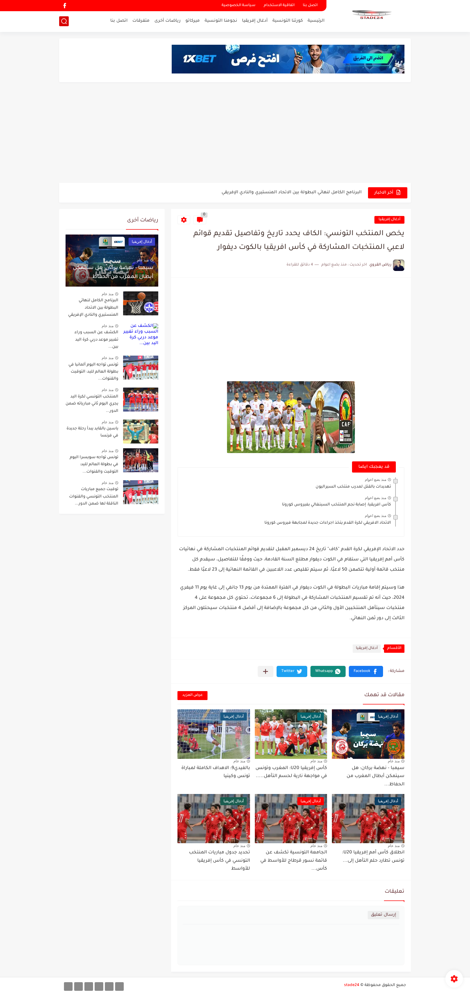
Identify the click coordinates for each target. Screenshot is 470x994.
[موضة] (99, 986)
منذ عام (394, 761)
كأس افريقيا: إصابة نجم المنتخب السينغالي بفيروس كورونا (336, 505)
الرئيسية (316, 21)
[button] (366, 671)
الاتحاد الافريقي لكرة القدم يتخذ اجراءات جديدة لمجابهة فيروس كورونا (327, 523)
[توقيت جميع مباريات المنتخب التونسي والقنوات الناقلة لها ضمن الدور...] (140, 492)
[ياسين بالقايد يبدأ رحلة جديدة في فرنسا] (140, 431)
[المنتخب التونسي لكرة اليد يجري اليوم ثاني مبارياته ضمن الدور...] (140, 400)
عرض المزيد (192, 695)
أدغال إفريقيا (255, 21)
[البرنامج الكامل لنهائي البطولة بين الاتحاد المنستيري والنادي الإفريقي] (140, 303)
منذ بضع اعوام (375, 479)
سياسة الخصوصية (238, 6)
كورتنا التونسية (287, 21)
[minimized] (78, 986)
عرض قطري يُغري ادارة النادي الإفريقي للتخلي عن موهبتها (303, 198)
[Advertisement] (235, 133)
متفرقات (141, 21)
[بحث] (64, 21)
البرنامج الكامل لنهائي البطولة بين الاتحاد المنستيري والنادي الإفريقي (292, 186)
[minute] (88, 986)
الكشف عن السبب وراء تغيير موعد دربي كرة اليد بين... (96, 339)
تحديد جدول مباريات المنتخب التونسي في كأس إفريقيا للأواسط (219, 861)
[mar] (119, 986)
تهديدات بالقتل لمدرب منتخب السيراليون (353, 487)
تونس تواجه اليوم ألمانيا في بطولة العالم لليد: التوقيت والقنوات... (93, 372)
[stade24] (371, 15)
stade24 (351, 985)
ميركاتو (192, 21)
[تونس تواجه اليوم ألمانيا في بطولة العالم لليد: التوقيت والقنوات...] (140, 368)
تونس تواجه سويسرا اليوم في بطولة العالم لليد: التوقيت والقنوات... (94, 464)
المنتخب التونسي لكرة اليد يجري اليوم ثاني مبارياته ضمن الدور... (92, 404)
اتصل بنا (310, 6)
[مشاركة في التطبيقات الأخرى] (265, 671)
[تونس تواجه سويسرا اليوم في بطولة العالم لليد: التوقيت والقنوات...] (140, 460)
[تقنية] (109, 986)
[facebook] (64, 5)
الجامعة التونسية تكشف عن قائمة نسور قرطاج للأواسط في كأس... (293, 861)
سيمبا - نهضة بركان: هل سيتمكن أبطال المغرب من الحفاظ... (375, 776)
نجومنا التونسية (221, 21)
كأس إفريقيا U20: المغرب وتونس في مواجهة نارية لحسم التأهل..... (291, 772)
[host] (68, 986)
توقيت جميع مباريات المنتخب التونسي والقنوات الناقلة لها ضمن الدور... (93, 496)
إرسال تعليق (383, 915)
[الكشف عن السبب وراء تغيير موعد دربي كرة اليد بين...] (140, 335)
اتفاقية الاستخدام (279, 6)
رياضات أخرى (167, 21)
